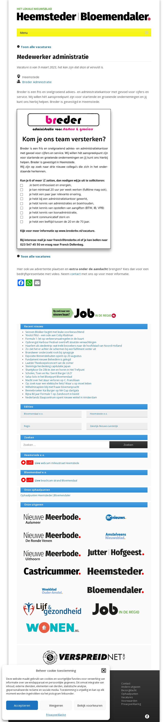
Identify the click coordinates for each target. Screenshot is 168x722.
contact (75, 274)
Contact (125, 683)
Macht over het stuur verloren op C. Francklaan (52, 380)
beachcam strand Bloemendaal (56, 480)
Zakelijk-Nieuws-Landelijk (104, 425)
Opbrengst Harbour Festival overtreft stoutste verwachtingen (60, 342)
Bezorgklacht (128, 690)
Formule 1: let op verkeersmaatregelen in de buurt (54, 338)
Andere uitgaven (130, 687)
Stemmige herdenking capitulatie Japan (47, 366)
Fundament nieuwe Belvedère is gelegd (48, 359)
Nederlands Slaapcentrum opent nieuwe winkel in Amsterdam (61, 397)
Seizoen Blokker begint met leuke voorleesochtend (54, 332)
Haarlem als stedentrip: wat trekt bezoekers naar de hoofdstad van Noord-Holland (73, 345)
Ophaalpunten (129, 694)
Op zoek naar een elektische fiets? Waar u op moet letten (58, 383)
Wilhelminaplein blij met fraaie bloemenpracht (52, 387)
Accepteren (22, 705)
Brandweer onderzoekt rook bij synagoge (49, 352)
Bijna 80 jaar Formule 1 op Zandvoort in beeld (52, 394)
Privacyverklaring (56, 714)
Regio (27, 425)
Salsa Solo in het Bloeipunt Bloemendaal (48, 376)
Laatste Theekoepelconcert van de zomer (49, 363)
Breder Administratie (36, 82)
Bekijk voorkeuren (89, 705)
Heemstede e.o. (99, 413)
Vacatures (127, 697)
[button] (104, 670)
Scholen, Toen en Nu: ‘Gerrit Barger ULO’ (48, 373)
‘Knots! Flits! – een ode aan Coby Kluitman (49, 335)
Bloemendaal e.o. (33, 413)
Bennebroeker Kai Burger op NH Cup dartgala (52, 390)
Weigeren (56, 705)
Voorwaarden (129, 701)
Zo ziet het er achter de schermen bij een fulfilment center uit (60, 349)
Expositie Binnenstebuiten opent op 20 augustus (53, 356)
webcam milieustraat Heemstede (57, 463)
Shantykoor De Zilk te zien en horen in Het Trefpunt (54, 369)
